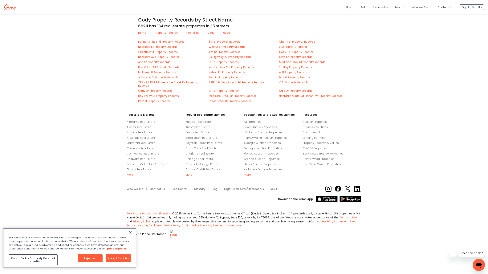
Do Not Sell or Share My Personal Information (211, 225)
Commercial (311, 132)
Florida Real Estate (139, 169)
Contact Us (157, 189)
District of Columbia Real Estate (148, 164)
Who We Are (135, 189)
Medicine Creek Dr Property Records (232, 96)
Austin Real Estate (197, 132)
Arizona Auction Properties (262, 159)
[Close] (130, 232)
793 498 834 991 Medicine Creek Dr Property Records (167, 84)
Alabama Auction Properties (263, 169)
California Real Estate (141, 143)
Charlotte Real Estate (199, 153)
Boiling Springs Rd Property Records (161, 42)
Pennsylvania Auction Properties (265, 138)
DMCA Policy (172, 225)
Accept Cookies (118, 258)
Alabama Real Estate (141, 122)
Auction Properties (315, 122)
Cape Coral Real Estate (201, 148)
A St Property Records (293, 72)
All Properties (252, 122)
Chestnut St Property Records (158, 52)
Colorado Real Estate (141, 148)
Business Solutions (315, 127)
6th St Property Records (295, 77)
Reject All (90, 258)
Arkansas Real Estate (141, 138)
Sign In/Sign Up (472, 7)
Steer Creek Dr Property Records (230, 101)
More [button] (130, 174)
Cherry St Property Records (297, 42)
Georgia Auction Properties (262, 143)
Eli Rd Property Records (224, 62)
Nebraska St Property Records (157, 47)
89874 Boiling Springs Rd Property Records (236, 82)
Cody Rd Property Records (296, 52)
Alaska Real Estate (139, 127)
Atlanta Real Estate (198, 122)
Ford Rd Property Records (225, 77)
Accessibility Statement (333, 221)
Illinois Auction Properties (261, 164)
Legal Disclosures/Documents (244, 189)
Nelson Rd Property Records (227, 72)
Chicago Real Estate (199, 159)
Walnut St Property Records (227, 47)
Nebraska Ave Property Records (159, 57)
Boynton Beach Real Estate (203, 143)
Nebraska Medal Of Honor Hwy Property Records (310, 96)
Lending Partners (314, 138)
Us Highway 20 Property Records (230, 57)
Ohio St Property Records (295, 57)
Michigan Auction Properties (263, 148)
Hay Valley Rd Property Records (158, 67)
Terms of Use (348, 217)
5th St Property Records (224, 42)
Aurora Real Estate (197, 127)
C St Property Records (293, 82)
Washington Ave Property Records (231, 67)
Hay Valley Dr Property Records (158, 96)
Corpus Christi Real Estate (202, 169)
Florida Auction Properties (261, 153)
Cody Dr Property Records (155, 91)
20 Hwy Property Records (295, 67)
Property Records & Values (321, 143)
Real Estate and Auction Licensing (149, 213)
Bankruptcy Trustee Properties (323, 153)
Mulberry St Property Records (157, 72)
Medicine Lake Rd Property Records (302, 62)
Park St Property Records (154, 101)
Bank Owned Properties (318, 159)
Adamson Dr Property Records (158, 77)
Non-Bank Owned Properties (322, 164)
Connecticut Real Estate (143, 153)
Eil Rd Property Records (224, 91)
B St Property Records (293, 47)
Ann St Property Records (154, 62)
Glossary (199, 189)
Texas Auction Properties (260, 127)
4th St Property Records (224, 52)
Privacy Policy (142, 221)
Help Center (179, 189)
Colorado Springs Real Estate (205, 164)
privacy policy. (117, 248)
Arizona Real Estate (139, 132)
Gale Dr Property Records (295, 91)
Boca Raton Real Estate (201, 138)
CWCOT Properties (315, 148)
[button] (349, 7)
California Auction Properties (263, 132)
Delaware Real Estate (141, 159)
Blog (215, 189)
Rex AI (274, 189)
